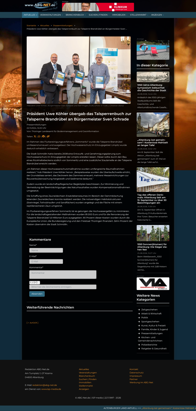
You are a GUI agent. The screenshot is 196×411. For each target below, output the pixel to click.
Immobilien (85, 382)
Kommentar (36, 267)
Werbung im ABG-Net (141, 382)
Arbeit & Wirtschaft (151, 313)
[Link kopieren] (48, 136)
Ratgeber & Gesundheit (154, 348)
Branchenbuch (87, 376)
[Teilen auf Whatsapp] (39, 136)
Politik (144, 317)
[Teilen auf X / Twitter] (34, 136)
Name (33, 245)
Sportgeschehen (150, 321)
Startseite (31, 25)
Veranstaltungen (88, 372)
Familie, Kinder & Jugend (154, 329)
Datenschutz (136, 372)
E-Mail (33, 256)
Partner (134, 379)
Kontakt (134, 369)
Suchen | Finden (88, 379)
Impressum (136, 376)
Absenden (37, 294)
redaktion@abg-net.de (44, 385)
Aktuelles (44, 25)
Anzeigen (84, 389)
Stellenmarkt (86, 386)
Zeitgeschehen (149, 309)
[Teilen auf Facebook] (43, 136)
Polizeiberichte (149, 344)
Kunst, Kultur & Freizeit (153, 325)
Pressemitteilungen (63, 25)
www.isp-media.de (51, 389)
